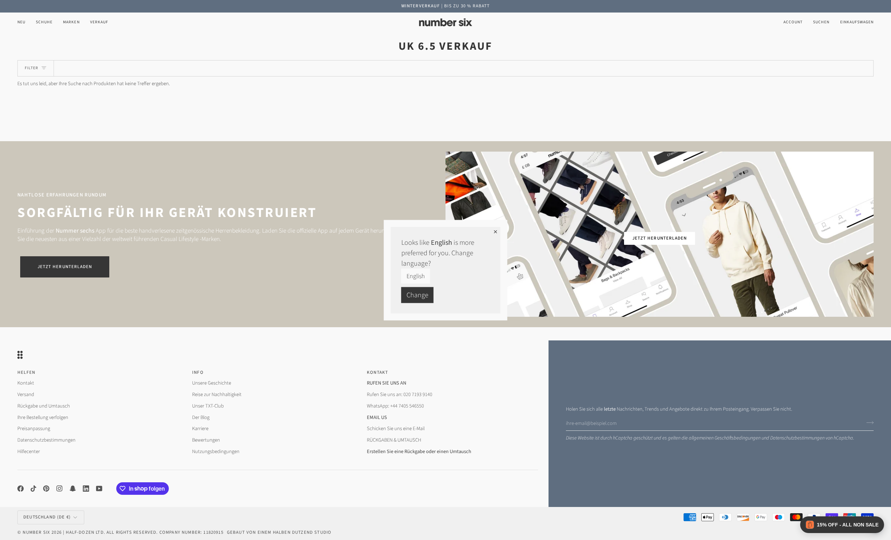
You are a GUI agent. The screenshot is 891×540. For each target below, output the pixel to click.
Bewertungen (206, 440)
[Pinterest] (46, 488)
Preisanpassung (33, 428)
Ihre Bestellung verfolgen (42, 417)
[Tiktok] (33, 488)
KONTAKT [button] (377, 372)
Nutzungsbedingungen (215, 451)
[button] (44, 22)
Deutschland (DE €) (47, 517)
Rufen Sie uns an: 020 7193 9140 (399, 394)
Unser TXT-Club (208, 406)
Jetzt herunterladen (65, 267)
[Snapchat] (73, 488)
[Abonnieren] (868, 422)
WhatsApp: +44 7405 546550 (395, 406)
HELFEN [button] (26, 372)
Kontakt (25, 383)
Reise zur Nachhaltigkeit (217, 394)
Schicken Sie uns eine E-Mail (396, 428)
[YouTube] (99, 488)
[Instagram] (59, 488)
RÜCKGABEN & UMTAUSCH (394, 440)
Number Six (36, 532)
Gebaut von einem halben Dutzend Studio (279, 532)
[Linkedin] (86, 488)
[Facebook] (20, 488)
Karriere (200, 428)
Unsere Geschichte (211, 383)
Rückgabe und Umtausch (43, 406)
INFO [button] (198, 372)
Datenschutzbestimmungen (797, 438)
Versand (25, 394)
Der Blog (201, 417)
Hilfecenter (28, 451)
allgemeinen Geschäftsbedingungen (724, 438)
